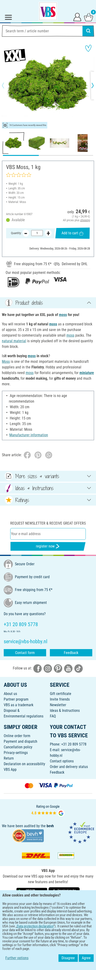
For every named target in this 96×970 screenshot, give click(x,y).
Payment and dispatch (20, 741)
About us (10, 693)
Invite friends (60, 699)
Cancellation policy (18, 747)
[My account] (77, 16)
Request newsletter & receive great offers (48, 523)
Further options (16, 958)
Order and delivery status (69, 766)
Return (9, 758)
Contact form (25, 652)
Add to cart (70, 233)
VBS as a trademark (18, 705)
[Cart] (88, 16)
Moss (6, 361)
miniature (86, 373)
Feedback (71, 652)
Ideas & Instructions (65, 710)
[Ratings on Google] (48, 810)
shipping (85, 220)
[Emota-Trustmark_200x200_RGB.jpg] (81, 832)
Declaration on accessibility (24, 764)
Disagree (68, 958)
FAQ (53, 716)
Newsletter (58, 705)
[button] (7, 85)
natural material (14, 341)
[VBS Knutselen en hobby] (48, 11)
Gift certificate (60, 693)
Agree (86, 958)
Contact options (62, 761)
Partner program (16, 699)
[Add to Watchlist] (88, 48)
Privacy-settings (16, 752)
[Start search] (88, 31)
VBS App (10, 769)
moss (63, 314)
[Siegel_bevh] (28, 835)
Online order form (17, 736)
